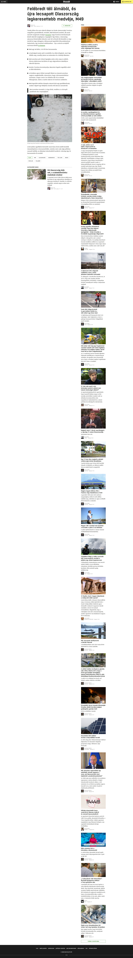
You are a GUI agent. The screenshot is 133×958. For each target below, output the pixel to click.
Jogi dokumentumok (71, 948)
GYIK (37, 948)
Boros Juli (33, 25)
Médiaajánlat (81, 948)
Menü (4, 1)
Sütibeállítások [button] (93, 948)
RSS (86, 948)
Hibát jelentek (43, 948)
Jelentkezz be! (127, 1)
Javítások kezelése (60, 948)
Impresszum (51, 948)
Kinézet (117, 1)
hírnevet (48, 35)
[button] (29, 158)
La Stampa (41, 45)
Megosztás (67, 25)
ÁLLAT (32, 26)
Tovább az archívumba (93, 941)
